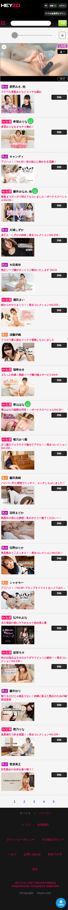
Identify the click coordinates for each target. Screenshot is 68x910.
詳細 (59, 97)
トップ (26, 824)
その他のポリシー (53, 839)
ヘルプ (12, 854)
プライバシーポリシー (20, 839)
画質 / (53, 6)
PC (46, 6)
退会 (35, 869)
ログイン (62, 6)
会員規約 (43, 824)
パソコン (45, 813)
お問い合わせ (32, 854)
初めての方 (55, 854)
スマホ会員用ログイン (55, 13)
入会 (62, 23)
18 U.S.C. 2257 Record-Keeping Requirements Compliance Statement (35, 884)
